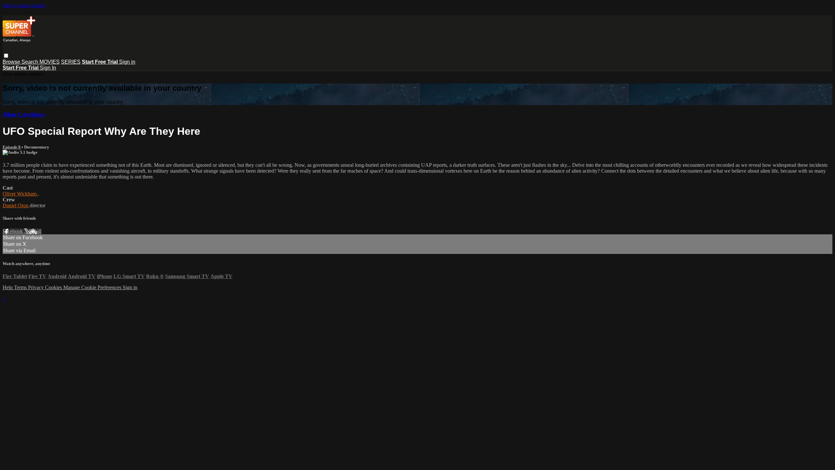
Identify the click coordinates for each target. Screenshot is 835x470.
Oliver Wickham (20, 193)
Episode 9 (12, 147)
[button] (6, 56)
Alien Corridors (24, 114)
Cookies (54, 287)
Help (8, 287)
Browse (12, 62)
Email (35, 231)
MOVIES (49, 62)
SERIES (71, 62)
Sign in (127, 62)
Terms (21, 287)
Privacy (36, 287)
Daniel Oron (16, 205)
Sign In (48, 67)
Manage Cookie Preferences (93, 287)
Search (30, 62)
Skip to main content (24, 5)
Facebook (13, 231)
